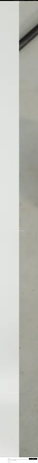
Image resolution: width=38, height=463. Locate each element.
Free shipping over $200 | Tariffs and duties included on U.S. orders (19, 0)
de (31, 0)
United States (35, 0)
